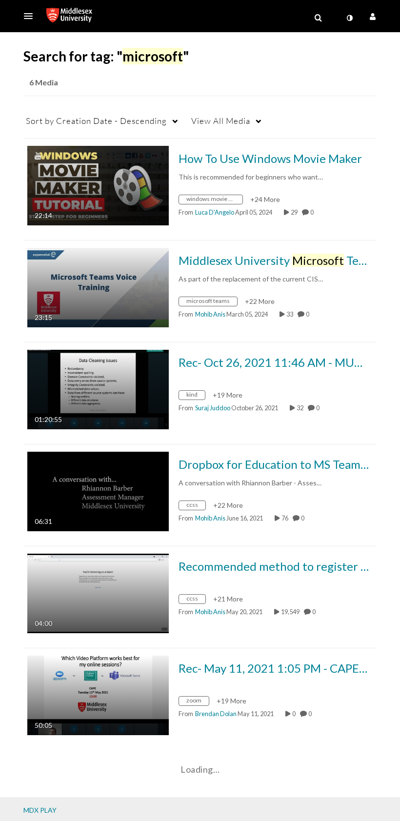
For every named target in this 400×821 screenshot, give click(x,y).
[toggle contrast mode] (349, 18)
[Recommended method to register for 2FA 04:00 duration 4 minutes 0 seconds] (98, 592)
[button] (31, 16)
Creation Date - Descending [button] (96, 121)
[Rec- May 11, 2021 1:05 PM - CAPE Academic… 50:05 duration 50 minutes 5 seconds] (98, 694)
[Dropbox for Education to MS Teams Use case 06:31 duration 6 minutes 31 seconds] (98, 490)
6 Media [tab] (43, 82)
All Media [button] (220, 121)
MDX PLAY (40, 810)
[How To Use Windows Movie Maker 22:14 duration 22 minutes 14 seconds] (98, 184)
